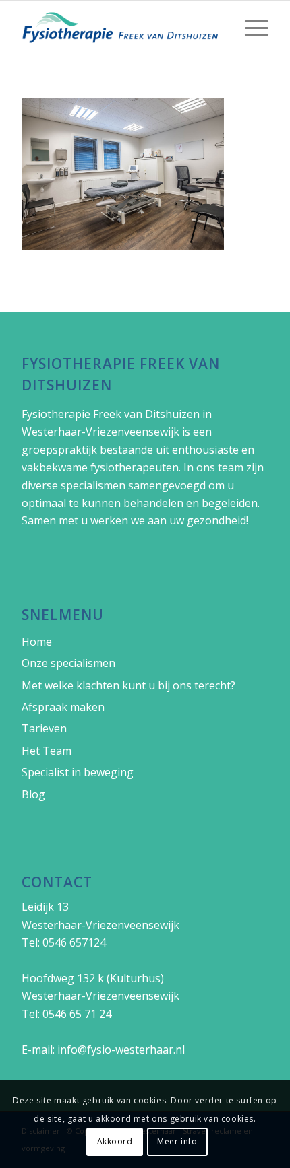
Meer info (177, 1141)
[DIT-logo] (120, 28)
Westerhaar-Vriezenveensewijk (100, 431)
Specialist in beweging (78, 772)
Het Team (46, 750)
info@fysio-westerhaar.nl (121, 1049)
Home (37, 641)
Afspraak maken (63, 706)
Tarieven (44, 728)
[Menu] (249, 28)
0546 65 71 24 (76, 1013)
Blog (33, 794)
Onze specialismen (68, 663)
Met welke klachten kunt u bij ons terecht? (128, 685)
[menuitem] (249, 28)
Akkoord (115, 1141)
